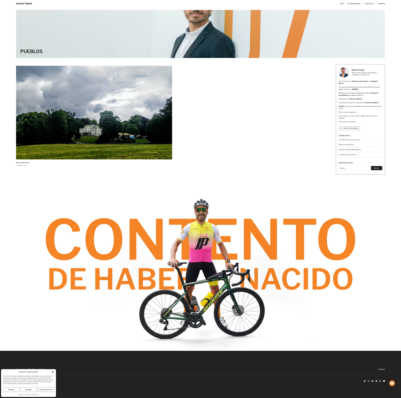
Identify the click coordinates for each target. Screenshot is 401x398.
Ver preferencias (45, 389)
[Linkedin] (376, 381)
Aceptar (11, 389)
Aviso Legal (35, 394)
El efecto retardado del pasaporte (350, 149)
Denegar (28, 389)
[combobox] (355, 168)
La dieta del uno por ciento (347, 154)
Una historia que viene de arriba (349, 140)
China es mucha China (346, 144)
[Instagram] (368, 381)
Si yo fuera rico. (23, 163)
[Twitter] (365, 381)
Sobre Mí (381, 3)
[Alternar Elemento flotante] (392, 383)
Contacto (381, 369)
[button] (53, 372)
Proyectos (369, 3)
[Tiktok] (380, 381)
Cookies (21, 394)
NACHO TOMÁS (24, 3)
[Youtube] (384, 381)
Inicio (342, 3)
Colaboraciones (353, 3)
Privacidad (27, 394)
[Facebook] (372, 381)
